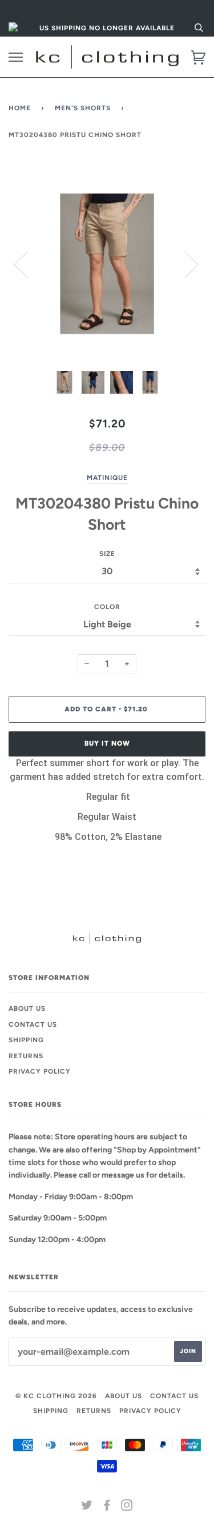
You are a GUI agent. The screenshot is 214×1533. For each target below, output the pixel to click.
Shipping (26, 1040)
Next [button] (184, 264)
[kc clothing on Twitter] (87, 1507)
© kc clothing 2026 (56, 1396)
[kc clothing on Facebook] (107, 1507)
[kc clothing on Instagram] (127, 1507)
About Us (27, 1008)
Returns (26, 1056)
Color (107, 607)
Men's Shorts (83, 108)
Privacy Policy (40, 1071)
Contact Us (33, 1024)
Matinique (107, 478)
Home (20, 108)
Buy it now (107, 743)
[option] (107, 263)
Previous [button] (28, 264)
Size (107, 554)
